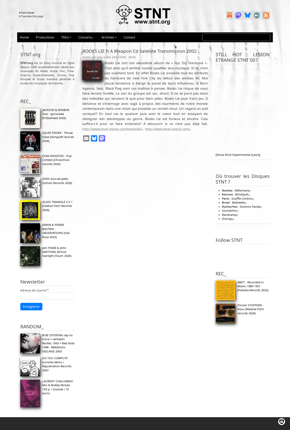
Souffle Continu (241, 198)
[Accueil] (143, 15)
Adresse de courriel (33, 290)
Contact (129, 37)
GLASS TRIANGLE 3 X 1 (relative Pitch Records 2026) (57, 206)
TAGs (65, 37)
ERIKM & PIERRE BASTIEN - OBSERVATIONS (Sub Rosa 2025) (56, 231)
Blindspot (241, 194)
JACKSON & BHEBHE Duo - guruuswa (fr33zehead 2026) (55, 114)
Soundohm (229, 210)
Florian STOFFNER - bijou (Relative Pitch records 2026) (251, 309)
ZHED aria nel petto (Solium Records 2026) (57, 181)
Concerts (85, 37)
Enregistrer (31, 306)
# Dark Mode (26, 12)
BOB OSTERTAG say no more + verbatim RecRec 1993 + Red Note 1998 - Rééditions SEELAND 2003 (58, 343)
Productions (45, 37)
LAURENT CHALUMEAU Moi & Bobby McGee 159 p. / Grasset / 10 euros (57, 387)
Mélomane (242, 190)
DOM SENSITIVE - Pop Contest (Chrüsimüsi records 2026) (57, 160)
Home (24, 37)
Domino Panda (250, 206)
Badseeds (238, 202)
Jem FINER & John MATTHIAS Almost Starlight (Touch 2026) (56, 252)
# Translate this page (31, 16)
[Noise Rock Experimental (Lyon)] (238, 155)
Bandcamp (229, 215)
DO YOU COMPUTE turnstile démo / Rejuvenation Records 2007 (56, 364)
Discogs (227, 219)
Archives (108, 37)
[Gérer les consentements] (281, 421)
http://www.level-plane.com (167, 129)
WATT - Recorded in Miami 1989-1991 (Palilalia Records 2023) (253, 286)
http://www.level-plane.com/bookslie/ (111, 129)
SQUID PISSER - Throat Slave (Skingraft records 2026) (58, 137)
